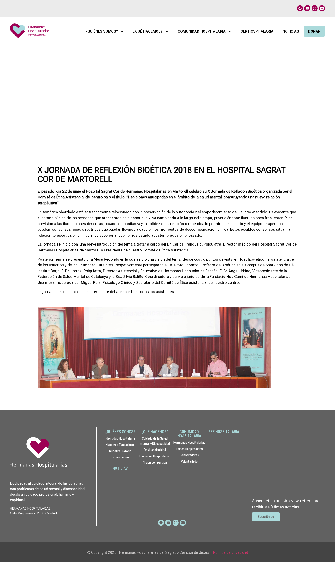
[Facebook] (300, 8)
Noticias (291, 31)
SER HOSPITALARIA (223, 431)
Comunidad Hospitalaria (202, 31)
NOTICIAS (120, 468)
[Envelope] (322, 8)
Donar (314, 31)
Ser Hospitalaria (257, 31)
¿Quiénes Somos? (101, 31)
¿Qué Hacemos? (148, 31)
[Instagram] (315, 8)
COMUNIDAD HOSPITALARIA (189, 433)
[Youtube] (307, 8)
